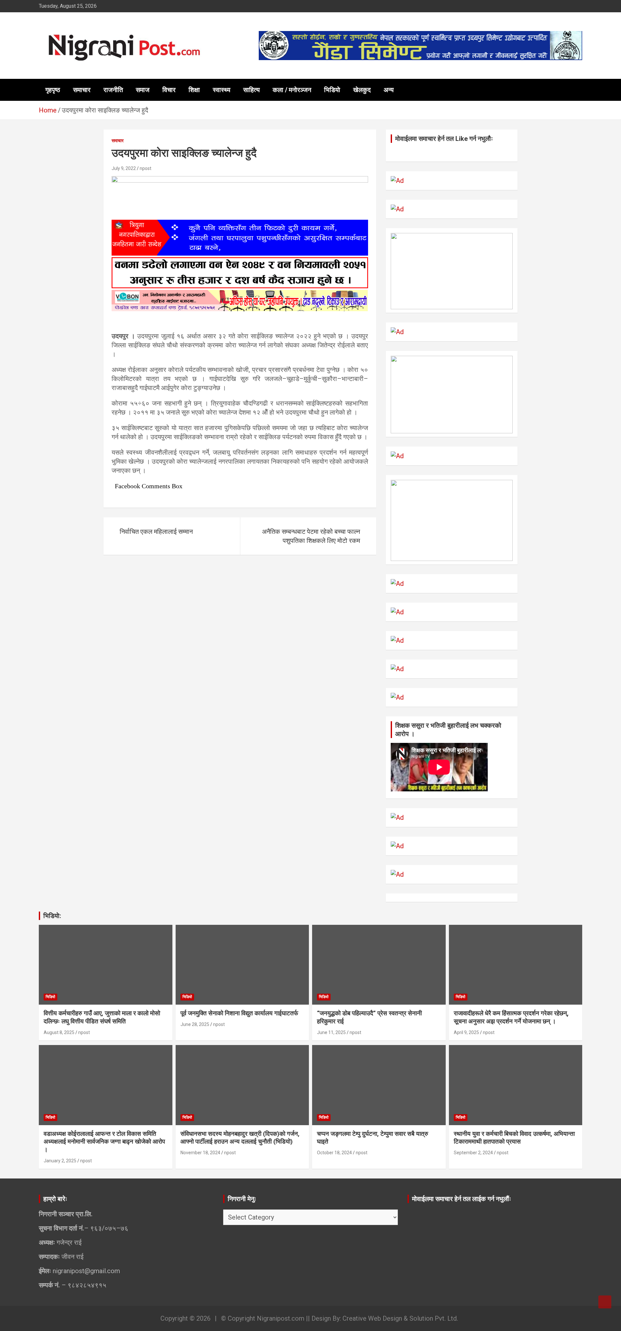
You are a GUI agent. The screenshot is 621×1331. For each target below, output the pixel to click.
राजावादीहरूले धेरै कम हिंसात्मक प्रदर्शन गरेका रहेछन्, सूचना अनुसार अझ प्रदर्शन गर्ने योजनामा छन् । (511, 1017)
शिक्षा (194, 90)
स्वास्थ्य (221, 90)
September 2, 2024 (473, 1152)
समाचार (82, 90)
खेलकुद (362, 90)
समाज (142, 90)
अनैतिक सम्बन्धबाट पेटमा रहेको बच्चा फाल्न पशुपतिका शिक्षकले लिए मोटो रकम (311, 536)
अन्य (389, 90)
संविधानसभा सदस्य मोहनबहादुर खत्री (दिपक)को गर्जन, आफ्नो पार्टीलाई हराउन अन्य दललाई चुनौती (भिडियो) (240, 1138)
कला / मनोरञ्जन (292, 90)
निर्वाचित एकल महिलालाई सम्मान (156, 531)
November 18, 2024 (200, 1152)
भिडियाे (332, 90)
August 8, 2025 (59, 1032)
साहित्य (251, 90)
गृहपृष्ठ (52, 90)
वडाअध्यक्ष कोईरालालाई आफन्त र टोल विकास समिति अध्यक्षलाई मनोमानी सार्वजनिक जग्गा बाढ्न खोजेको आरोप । (104, 1141)
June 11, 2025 (331, 1032)
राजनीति (113, 90)
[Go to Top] (604, 1301)
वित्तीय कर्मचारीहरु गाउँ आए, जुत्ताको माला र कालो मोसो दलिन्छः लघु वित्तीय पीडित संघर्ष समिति (102, 1017)
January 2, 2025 (60, 1160)
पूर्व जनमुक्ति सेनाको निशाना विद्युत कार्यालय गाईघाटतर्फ (239, 1013)
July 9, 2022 (124, 168)
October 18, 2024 (334, 1152)
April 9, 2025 (466, 1032)
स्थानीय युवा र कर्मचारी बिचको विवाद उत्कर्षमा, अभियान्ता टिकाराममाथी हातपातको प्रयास (514, 1138)
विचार (169, 90)
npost (145, 168)
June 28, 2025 (194, 1024)
